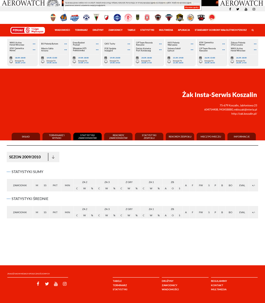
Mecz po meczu (211, 136)
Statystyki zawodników (87, 136)
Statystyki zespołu (149, 136)
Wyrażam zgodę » (192, 7)
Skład (26, 136)
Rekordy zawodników (118, 136)
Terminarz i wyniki (57, 136)
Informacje (242, 136)
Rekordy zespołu (180, 136)
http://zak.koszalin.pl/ (244, 113)
